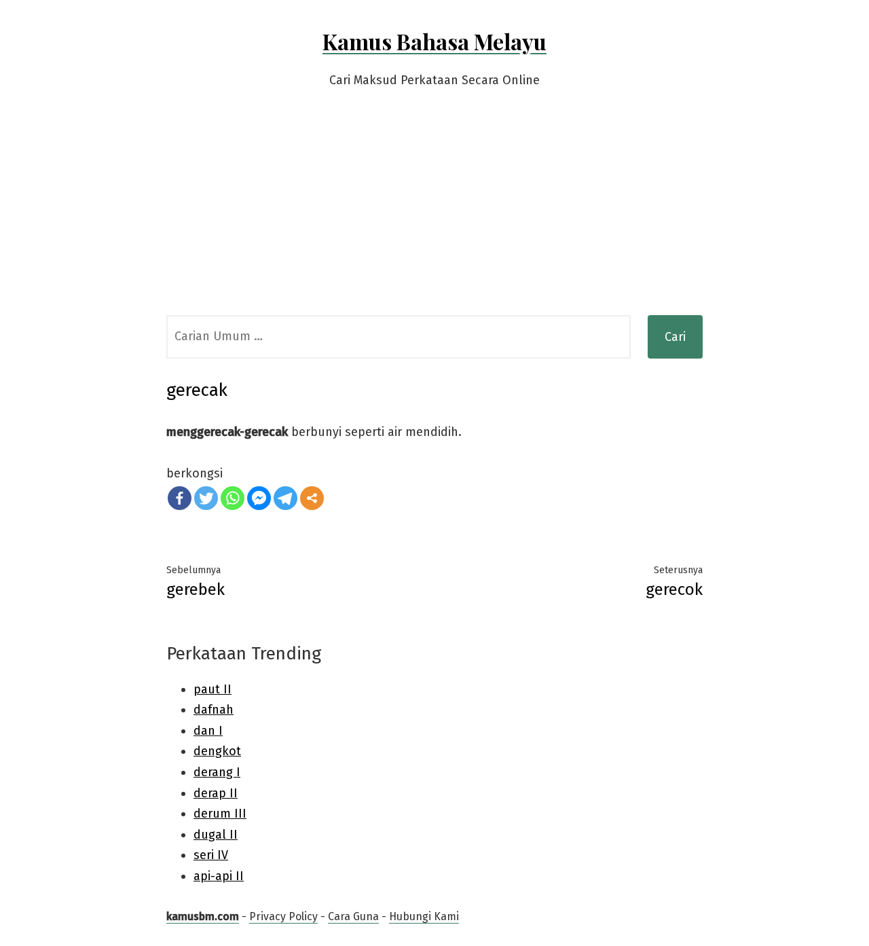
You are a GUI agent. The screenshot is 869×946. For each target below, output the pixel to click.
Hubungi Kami (424, 916)
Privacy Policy (283, 916)
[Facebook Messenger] (259, 498)
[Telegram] (285, 498)
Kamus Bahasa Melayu (434, 41)
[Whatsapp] (232, 498)
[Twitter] (206, 498)
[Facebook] (179, 498)
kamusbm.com (202, 916)
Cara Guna (353, 916)
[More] (312, 498)
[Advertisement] (434, 213)
